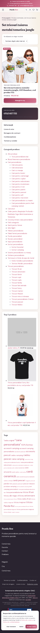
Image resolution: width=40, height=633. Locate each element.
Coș (3, 566)
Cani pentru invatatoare (20, 184)
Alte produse (12, 154)
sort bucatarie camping (23, 486)
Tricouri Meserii (17, 294)
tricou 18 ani (28, 492)
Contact (5, 551)
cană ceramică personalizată (25, 477)
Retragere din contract (12, 133)
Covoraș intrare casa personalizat (20, 220)
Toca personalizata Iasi (20, 157)
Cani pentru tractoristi (20, 198)
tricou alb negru (10, 496)
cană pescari (19, 480)
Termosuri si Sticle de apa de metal (21, 258)
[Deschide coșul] (37, 9)
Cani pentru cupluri (19, 179)
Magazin (5, 562)
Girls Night (11, 228)
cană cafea (23, 472)
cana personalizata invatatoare (21, 465)
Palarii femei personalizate (17, 233)
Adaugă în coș (20, 100)
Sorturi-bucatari (17, 247)
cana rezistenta (19, 468)
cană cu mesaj (8, 481)
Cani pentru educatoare (20, 181)
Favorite (5, 547)
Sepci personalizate (15, 242)
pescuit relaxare (29, 484)
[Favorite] (33, 9)
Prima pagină (6, 18)
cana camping (18, 459)
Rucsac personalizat (15, 239)
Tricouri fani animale (19, 285)
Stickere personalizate (16, 255)
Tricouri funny (17, 288)
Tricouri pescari (17, 302)
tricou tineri (7, 512)
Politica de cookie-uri (27, 620)
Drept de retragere (8, 584)
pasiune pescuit (17, 484)
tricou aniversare (26, 495)
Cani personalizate (14, 162)
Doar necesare (11, 626)
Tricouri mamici (17, 291)
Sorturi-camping (18, 250)
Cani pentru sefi (17, 195)
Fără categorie (13, 222)
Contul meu (6, 544)
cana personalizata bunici (12, 462)
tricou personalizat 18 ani (22, 506)
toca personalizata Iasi (14, 492)
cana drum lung (29, 459)
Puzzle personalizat (15, 236)
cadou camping (17, 455)
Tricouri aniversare (18, 272)
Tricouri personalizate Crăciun (23, 299)
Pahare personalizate (15, 231)
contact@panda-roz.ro (26, 5)
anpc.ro (35, 598)
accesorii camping (11, 448)
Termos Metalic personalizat (22, 263)
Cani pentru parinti (18, 190)
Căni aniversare (17, 168)
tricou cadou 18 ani (24, 499)
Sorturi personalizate (15, 244)
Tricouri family (17, 283)
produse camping (10, 486)
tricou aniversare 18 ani (10, 499)
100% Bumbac (27, 445)
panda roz (8, 483)
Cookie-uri (33, 580)
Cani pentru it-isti (18, 187)
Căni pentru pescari (19, 192)
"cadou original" (9, 440)
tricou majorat (20, 502)
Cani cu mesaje (17, 170)
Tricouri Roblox (17, 305)
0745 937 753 (12, 5)
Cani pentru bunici (18, 173)
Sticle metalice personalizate (22, 261)
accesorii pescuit (20, 452)
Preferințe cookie (32, 584)
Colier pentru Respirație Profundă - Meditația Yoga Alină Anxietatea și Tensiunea (21, 214)
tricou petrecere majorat (25, 509)
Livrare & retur (9, 129)
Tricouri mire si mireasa (20, 296)
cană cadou (15, 472)
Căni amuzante (17, 165)
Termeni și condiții (10, 141)
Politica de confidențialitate (11, 622)
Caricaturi (11, 209)
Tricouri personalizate (16, 266)
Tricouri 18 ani (17, 269)
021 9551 (28, 600)
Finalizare (5, 554)
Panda (14, 10)
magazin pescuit (30, 481)
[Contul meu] (30, 9)
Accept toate (31, 626)
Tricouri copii (16, 277)
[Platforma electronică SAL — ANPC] (20, 610)
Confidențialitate (10, 137)
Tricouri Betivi (17, 274)
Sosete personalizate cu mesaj (19, 253)
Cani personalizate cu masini (22, 200)
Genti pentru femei (15, 225)
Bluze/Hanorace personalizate (19, 159)
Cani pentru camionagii (20, 176)
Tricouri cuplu (17, 280)
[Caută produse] (26, 9)
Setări (21, 626)
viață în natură (15, 512)
